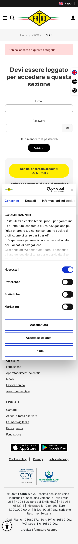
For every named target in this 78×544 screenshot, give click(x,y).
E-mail (39, 101)
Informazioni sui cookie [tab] (58, 200)
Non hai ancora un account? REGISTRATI (39, 170)
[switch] (67, 282)
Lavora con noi (15, 385)
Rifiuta (39, 351)
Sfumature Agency (44, 529)
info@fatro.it (35, 505)
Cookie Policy (18, 459)
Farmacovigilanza (17, 422)
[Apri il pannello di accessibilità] (7, 526)
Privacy (38, 459)
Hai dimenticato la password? (39, 139)
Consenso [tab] (12, 200)
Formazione (13, 366)
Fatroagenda (14, 428)
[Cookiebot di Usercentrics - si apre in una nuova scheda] (48, 189)
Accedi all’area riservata (21, 415)
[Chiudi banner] (72, 189)
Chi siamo (12, 360)
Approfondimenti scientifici (23, 373)
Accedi (39, 147)
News (10, 379)
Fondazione (13, 434)
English (68, 3)
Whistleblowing (59, 459)
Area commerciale (18, 391)
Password (39, 120)
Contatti (11, 409)
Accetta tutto (39, 324)
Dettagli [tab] (30, 200)
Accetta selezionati (39, 337)
